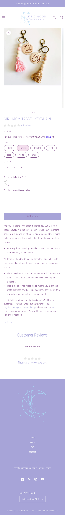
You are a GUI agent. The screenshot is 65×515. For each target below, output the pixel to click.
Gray (34, 155)
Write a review (32, 346)
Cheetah (37, 148)
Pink (51, 148)
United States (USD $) (30, 499)
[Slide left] (25, 112)
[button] (3, 17)
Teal (9, 155)
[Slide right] (39, 112)
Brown (23, 148)
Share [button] (9, 322)
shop (32, 442)
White (21, 155)
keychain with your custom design (20, 307)
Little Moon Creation (24, 511)
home (32, 437)
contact (32, 452)
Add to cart (32, 216)
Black (9, 148)
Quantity (7, 161)
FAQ (53, 307)
